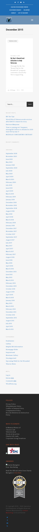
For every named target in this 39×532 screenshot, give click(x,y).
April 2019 (9, 191)
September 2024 (11, 153)
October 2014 (10, 289)
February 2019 (11, 197)
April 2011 (9, 326)
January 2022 (10, 165)
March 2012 (10, 306)
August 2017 (10, 240)
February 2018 (11, 222)
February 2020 (11, 182)
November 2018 (11, 205)
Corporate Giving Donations (16, 438)
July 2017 (9, 243)
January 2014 (10, 300)
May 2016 (9, 263)
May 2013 (9, 303)
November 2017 (11, 231)
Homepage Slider (12, 349)
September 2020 (11, 168)
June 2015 (9, 274)
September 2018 (11, 208)
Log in (8, 375)
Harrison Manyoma (12, 124)
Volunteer (27, 10)
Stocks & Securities (13, 434)
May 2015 (9, 277)
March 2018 (10, 220)
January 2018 (10, 225)
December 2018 (11, 202)
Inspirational (10, 352)
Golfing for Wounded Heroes (19, 7)
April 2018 (9, 217)
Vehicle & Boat (11, 432)
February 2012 (11, 309)
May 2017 (9, 246)
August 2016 (10, 257)
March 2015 (10, 280)
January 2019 (10, 199)
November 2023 (11, 156)
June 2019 (9, 188)
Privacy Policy (11, 404)
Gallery (8, 344)
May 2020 (9, 174)
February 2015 (11, 283)
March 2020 (10, 179)
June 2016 (9, 260)
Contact (13, 13)
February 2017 (11, 254)
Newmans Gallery (12, 355)
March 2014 (10, 297)
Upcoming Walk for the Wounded (18, 361)
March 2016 (10, 269)
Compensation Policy (13, 410)
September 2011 (11, 318)
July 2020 (9, 171)
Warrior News (11, 364)
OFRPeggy (12, 90)
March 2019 (10, 194)
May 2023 (9, 162)
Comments (11, 381)
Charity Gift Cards (12, 436)
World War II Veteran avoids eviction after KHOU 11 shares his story (19, 120)
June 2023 (9, 159)
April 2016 (9, 266)
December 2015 (11, 271)
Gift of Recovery (23, 13)
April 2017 (9, 248)
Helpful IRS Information (14, 346)
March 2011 (10, 329)
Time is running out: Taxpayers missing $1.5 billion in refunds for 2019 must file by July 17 (19, 130)
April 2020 (9, 176)
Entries (10, 378)
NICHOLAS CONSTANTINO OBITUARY (19, 134)
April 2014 (9, 295)
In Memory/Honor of (13, 427)
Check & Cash (10, 430)
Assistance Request (15, 10)
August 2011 (10, 320)
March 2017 (10, 251)
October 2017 (10, 234)
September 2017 (11, 237)
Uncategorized (11, 358)
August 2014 (10, 292)
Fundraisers (13, 41)
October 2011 (10, 315)
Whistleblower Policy (13, 406)
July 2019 (9, 185)
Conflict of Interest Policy (15, 408)
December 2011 (11, 312)
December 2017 (11, 228)
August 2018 (10, 211)
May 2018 (9, 214)
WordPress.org (11, 384)
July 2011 (9, 323)
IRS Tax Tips (10, 116)
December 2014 (11, 286)
